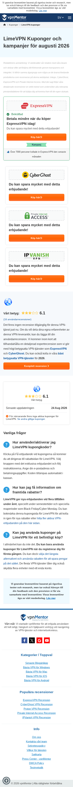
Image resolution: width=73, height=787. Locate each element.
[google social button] (39, 640)
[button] (6, 781)
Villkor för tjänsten (36, 750)
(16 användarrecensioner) (17, 319)
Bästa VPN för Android (36, 680)
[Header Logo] (14, 17)
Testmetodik (36, 767)
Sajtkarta (36, 754)
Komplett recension (36, 366)
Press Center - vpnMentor (36, 758)
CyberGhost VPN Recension (37, 704)
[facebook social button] (24, 640)
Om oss (36, 737)
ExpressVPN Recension (36, 700)
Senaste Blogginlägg (36, 662)
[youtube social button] (47, 640)
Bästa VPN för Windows (36, 667)
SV (60, 17)
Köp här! (36, 137)
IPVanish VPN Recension (36, 717)
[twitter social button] (32, 640)
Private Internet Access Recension (36, 713)
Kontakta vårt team (36, 741)
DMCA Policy (36, 763)
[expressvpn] (36, 128)
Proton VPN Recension (36, 708)
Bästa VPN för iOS (36, 676)
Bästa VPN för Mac (36, 671)
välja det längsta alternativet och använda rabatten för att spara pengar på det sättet (35, 558)
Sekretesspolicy (36, 745)
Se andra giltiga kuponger (31, 419)
